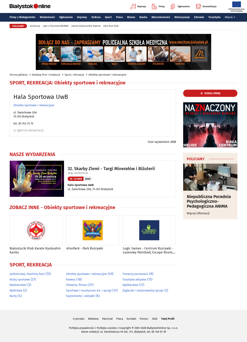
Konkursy (35, 26)
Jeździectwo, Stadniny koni (27, 274)
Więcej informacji (198, 213)
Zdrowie (199, 17)
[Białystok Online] (30, 6)
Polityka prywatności (81, 328)
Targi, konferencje (78, 173)
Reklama (93, 318)
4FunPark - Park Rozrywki (84, 248)
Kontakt (131, 318)
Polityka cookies (107, 328)
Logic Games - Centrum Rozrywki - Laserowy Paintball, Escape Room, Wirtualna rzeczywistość (148, 250)
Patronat (107, 318)
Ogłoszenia (184, 6)
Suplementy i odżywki (80, 296)
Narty (13, 296)
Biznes (131, 17)
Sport (108, 17)
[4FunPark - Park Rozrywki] (92, 230)
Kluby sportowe (20, 279)
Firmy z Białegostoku (22, 17)
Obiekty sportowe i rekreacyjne (107, 74)
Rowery (71, 279)
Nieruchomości (161, 17)
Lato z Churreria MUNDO (56, 26)
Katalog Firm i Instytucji (46, 74)
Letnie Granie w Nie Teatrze (85, 26)
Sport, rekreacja (74, 74)
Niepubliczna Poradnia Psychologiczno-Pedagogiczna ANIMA (209, 201)
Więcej (229, 17)
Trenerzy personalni (135, 274)
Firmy (162, 6)
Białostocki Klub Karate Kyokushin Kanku (35, 250)
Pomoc (144, 318)
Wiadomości (47, 17)
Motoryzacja (182, 17)
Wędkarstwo (130, 285)
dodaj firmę (212, 93)
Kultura (96, 17)
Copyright (125, 328)
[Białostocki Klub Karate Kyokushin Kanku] (36, 230)
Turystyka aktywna (134, 279)
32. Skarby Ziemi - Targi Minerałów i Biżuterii (111, 168)
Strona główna (18, 74)
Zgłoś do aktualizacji (30, 130)
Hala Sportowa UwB (81, 185)
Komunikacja (209, 6)
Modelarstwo (18, 285)
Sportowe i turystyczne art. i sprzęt (89, 290)
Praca (119, 17)
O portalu (78, 318)
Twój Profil (167, 318)
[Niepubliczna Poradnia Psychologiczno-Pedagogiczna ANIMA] (210, 177)
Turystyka (214, 17)
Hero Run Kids (111, 26)
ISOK (154, 318)
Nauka (143, 17)
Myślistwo (16, 290)
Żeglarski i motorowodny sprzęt (142, 290)
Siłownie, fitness (76, 285)
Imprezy (141, 6)
